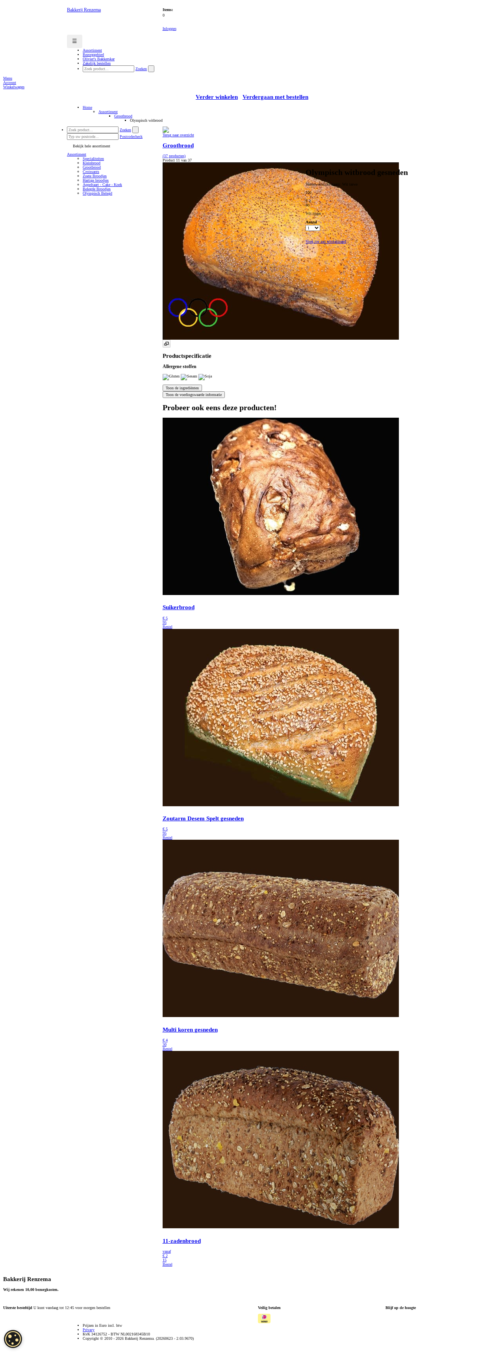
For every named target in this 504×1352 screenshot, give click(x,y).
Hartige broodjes (96, 180)
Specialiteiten (93, 158)
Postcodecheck (131, 136)
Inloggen (169, 28)
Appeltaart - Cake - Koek (102, 184)
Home (87, 107)
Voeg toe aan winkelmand (326, 241)
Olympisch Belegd (97, 193)
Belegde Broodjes (97, 189)
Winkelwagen (13, 87)
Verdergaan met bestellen (275, 97)
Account (9, 82)
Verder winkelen (217, 97)
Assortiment (108, 112)
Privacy (88, 1330)
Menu (7, 78)
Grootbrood (123, 116)
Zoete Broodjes (95, 176)
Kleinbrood (91, 163)
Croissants (91, 171)
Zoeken (141, 69)
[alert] (13, 1339)
